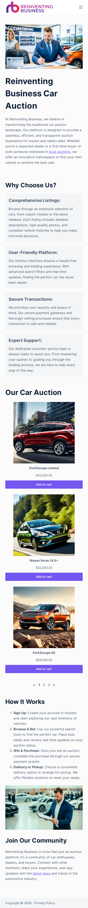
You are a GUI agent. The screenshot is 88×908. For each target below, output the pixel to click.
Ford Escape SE (44, 653)
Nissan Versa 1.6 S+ (44, 560)
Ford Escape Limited (44, 468)
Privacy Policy (45, 903)
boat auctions (59, 152)
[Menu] (81, 7)
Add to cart (44, 484)
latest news (41, 873)
